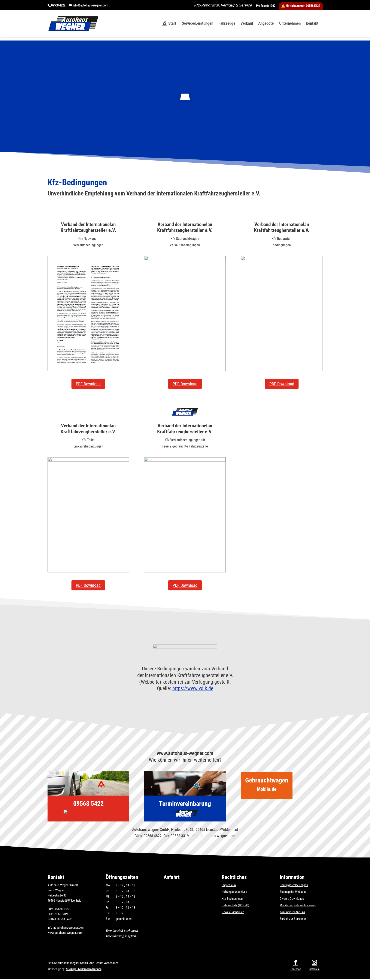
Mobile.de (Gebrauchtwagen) (298, 905)
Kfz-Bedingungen (232, 899)
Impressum (229, 885)
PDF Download (88, 383)
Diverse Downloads (292, 899)
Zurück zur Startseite (293, 919)
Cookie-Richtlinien (233, 912)
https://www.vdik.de (192, 688)
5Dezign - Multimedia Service (83, 969)
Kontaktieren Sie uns (292, 912)
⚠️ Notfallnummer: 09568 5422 (300, 6)
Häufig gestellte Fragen (294, 885)
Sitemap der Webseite (293, 892)
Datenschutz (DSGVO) (235, 905)
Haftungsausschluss (234, 892)
